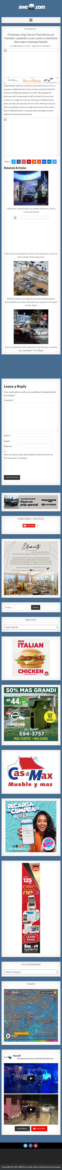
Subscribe (41, 1128)
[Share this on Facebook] (19, 162)
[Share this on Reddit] (34, 162)
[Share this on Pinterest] (29, 162)
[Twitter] (25, 1146)
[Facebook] (31, 1146)
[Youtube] (36, 1146)
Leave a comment (42, 46)
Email (7, 441)
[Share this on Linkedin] (49, 162)
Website (8, 446)
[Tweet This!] (13, 162)
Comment (9, 400)
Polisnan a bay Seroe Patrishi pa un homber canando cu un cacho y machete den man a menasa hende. (30, 38)
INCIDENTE (31, 29)
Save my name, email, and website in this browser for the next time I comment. (28, 456)
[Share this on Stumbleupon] (39, 162)
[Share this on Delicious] (54, 162)
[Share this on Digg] (44, 162)
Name (7, 435)
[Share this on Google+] (24, 162)
